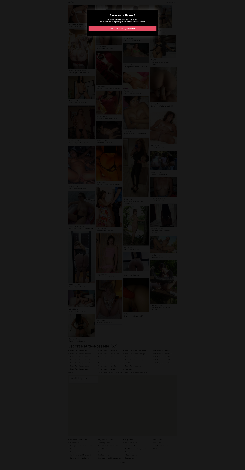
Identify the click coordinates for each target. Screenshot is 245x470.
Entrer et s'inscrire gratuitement (122, 29)
